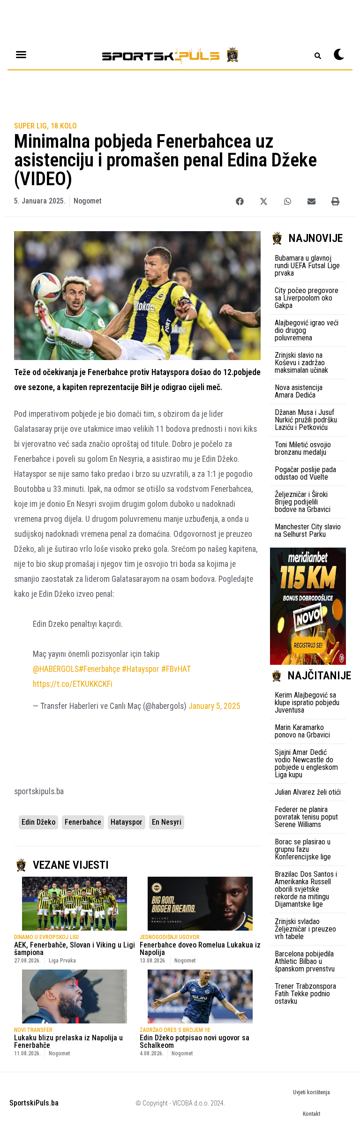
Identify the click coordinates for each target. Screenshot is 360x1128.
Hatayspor (126, 822)
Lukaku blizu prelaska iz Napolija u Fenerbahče (68, 1041)
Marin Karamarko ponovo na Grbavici (302, 731)
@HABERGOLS (56, 669)
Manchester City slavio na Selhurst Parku (308, 530)
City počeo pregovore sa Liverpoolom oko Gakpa (306, 298)
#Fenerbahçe (99, 669)
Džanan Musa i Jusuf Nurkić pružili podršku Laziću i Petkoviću (306, 420)
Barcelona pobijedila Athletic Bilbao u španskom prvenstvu (305, 961)
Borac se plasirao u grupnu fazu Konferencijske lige (303, 849)
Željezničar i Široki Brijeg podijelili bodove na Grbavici (302, 502)
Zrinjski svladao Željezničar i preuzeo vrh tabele (305, 929)
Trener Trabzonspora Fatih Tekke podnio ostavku (305, 994)
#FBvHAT (176, 669)
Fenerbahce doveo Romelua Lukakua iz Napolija (200, 948)
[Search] (317, 55)
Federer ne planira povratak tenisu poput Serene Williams (306, 817)
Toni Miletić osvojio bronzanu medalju (303, 448)
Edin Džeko (38, 822)
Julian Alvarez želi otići (308, 792)
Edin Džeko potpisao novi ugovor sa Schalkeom (194, 1041)
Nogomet (88, 200)
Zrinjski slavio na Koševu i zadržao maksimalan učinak (301, 363)
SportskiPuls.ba (34, 1102)
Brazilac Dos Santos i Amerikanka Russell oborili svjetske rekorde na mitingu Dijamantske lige (306, 889)
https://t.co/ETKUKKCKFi (72, 684)
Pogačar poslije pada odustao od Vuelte (305, 473)
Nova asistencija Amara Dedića (298, 391)
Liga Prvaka (62, 960)
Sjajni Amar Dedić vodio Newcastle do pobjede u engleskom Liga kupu (306, 763)
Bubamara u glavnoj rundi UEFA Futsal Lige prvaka (307, 266)
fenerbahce (83, 822)
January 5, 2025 (214, 706)
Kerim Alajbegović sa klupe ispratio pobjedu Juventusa (307, 702)
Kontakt (311, 1114)
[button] (239, 201)
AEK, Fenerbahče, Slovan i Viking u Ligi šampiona (74, 948)
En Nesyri (166, 822)
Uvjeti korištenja (311, 1092)
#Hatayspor (140, 669)
